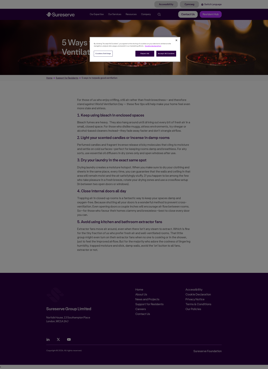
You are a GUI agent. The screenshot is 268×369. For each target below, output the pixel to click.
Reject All (145, 54)
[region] (135, 49)
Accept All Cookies (166, 54)
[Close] (176, 40)
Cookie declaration (153, 46)
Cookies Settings (103, 54)
